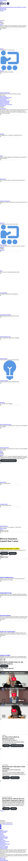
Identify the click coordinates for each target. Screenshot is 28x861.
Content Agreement (4, 860)
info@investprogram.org (8, 823)
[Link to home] (14, 15)
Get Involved (2, 105)
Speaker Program (3, 358)
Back (2, 23)
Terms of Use (3, 858)
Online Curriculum (4, 836)
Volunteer (2, 134)
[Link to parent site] (5, 4)
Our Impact (2, 835)
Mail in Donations (3, 526)
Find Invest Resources (4, 102)
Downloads (2, 402)
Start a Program (3, 99)
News (1, 451)
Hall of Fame (2, 840)
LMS (1, 270)
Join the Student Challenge (5, 314)
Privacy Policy (3, 859)
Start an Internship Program (5, 424)
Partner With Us (3, 482)
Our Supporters (3, 832)
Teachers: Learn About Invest (6, 104)
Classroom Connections (5, 201)
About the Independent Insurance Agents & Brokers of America (13, 7)
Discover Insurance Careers (5, 97)
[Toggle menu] (5, 531)
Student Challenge (4, 838)
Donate (1, 155)
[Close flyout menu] (0, 6)
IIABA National (3, 0)
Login (1, 1)
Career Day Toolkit (4, 846)
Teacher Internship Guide (5, 336)
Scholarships (2, 842)
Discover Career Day (4, 447)
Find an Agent (3, 8)
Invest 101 (2, 222)
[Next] (4, 659)
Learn (1, 21)
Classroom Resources (4, 98)
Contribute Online (3, 504)
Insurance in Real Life (4, 103)
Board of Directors (4, 831)
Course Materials (3, 292)
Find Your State (3, 9)
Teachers (2, 70)
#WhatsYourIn (3, 179)
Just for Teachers (3, 244)
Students (2, 48)
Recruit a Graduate (4, 847)
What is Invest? (3, 96)
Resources (2, 247)
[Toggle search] (1, 531)
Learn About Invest (4, 380)
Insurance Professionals (5, 92)
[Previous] (1, 659)
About (1, 829)
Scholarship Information (5, 100)
